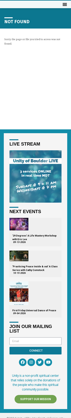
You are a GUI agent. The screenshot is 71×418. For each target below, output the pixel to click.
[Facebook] (23, 362)
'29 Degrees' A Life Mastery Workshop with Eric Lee (34, 237)
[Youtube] (48, 362)
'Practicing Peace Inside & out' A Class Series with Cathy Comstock (35, 268)
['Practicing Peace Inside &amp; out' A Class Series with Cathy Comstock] (18, 256)
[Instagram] (31, 362)
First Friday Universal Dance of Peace (34, 310)
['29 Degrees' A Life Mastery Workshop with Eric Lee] (18, 224)
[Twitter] (40, 362)
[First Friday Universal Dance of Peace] (18, 293)
